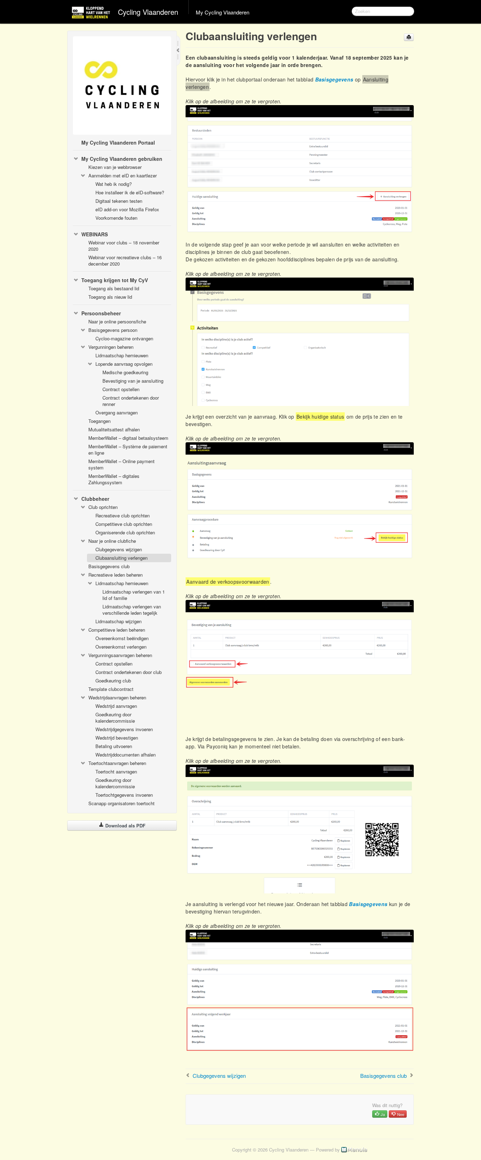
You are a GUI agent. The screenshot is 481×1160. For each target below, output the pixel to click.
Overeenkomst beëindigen (122, 638)
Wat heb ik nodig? (113, 184)
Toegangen (99, 421)
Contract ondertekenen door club (128, 672)
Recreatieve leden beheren (115, 574)
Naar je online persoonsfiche (117, 321)
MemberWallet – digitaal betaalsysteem (128, 438)
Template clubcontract (110, 689)
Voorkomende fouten (116, 217)
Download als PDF (124, 825)
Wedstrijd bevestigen (116, 737)
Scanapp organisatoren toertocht (121, 803)
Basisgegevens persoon (112, 330)
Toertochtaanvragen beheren (117, 763)
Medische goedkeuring (125, 372)
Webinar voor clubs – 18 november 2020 (123, 245)
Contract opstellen (120, 389)
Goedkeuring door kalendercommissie (115, 717)
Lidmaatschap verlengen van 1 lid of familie (133, 594)
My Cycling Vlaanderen (222, 12)
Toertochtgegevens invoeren (124, 794)
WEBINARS (94, 234)
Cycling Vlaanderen (148, 12)
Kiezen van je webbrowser (115, 167)
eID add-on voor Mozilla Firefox (127, 209)
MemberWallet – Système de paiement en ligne (127, 449)
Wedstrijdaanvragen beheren (117, 697)
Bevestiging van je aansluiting (132, 380)
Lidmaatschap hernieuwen (121, 355)
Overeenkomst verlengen (120, 646)
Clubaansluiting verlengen (121, 557)
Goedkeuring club (113, 680)
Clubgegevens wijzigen (118, 549)
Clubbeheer (95, 498)
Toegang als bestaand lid (113, 288)
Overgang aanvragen (116, 412)
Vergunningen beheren (110, 347)
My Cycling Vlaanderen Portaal (118, 142)
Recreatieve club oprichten (122, 515)
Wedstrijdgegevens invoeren (124, 729)
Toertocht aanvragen (116, 771)
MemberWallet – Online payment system (121, 464)
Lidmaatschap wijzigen (118, 621)
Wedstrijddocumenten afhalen (125, 754)
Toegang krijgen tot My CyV (114, 280)
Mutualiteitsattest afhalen (114, 429)
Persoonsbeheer (101, 313)
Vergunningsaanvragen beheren (120, 655)
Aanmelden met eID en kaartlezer (122, 175)
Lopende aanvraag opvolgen (123, 363)
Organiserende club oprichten (125, 532)
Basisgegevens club (109, 566)
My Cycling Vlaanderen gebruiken (121, 158)
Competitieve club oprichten (123, 524)
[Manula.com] (354, 1149)
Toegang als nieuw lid (110, 296)
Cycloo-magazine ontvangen (124, 338)
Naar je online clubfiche (112, 541)
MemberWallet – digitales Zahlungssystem (113, 479)
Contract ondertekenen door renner (130, 400)
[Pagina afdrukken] (409, 37)
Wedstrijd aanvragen (116, 706)
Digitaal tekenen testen (118, 201)
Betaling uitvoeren (113, 746)
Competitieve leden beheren (116, 629)
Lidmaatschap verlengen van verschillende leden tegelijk (131, 609)
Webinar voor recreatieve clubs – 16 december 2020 (125, 260)
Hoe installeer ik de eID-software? (129, 192)
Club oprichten (103, 507)
